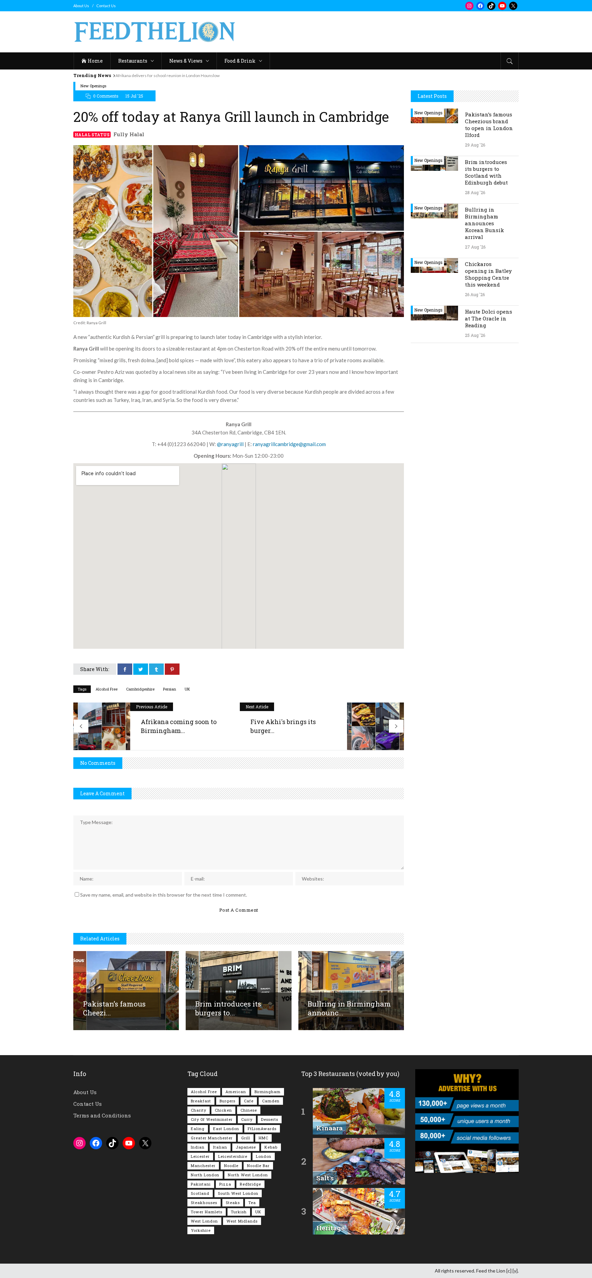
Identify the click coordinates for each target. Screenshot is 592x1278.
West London (204, 1221)
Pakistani (201, 1184)
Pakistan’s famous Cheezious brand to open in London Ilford (489, 124)
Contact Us (106, 5)
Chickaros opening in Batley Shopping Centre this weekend (488, 274)
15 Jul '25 (134, 96)
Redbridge (250, 1184)
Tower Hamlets (206, 1211)
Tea (252, 1202)
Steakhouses (204, 1202)
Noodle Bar (258, 1165)
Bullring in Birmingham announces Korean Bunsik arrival (484, 223)
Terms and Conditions (102, 1115)
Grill (245, 1137)
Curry (246, 1119)
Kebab (271, 1147)
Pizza (225, 1184)
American (235, 1091)
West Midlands (242, 1221)
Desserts (269, 1119)
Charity (198, 1110)
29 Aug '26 (475, 145)
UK (187, 689)
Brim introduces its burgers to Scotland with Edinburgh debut (486, 172)
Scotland (200, 1193)
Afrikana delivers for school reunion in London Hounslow (167, 75)
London (263, 1156)
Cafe (249, 1100)
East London (226, 1128)
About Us (81, 5)
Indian (198, 1147)
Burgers (227, 1100)
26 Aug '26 (475, 294)
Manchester (203, 1165)
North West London (248, 1174)
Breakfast (201, 1100)
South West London (238, 1193)
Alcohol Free (107, 689)
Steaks (233, 1202)
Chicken (223, 1110)
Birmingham (268, 1091)
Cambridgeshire (140, 689)
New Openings (93, 85)
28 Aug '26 (475, 192)
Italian (220, 1147)
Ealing (198, 1128)
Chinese (249, 1110)
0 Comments (106, 96)
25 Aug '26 (475, 335)
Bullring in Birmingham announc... (349, 1008)
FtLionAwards (262, 1128)
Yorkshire (201, 1230)
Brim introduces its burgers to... (228, 1008)
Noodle (231, 1165)
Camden (271, 1100)
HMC (263, 1137)
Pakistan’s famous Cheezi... (114, 1008)
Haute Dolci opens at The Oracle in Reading (488, 318)
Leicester (200, 1156)
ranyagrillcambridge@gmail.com (289, 444)
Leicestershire (232, 1156)
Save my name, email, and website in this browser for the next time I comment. (163, 895)
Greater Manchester (212, 1137)
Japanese (246, 1147)
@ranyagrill (230, 444)
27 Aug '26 (475, 247)
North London (205, 1174)
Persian (169, 689)
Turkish (239, 1211)
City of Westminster (212, 1119)
